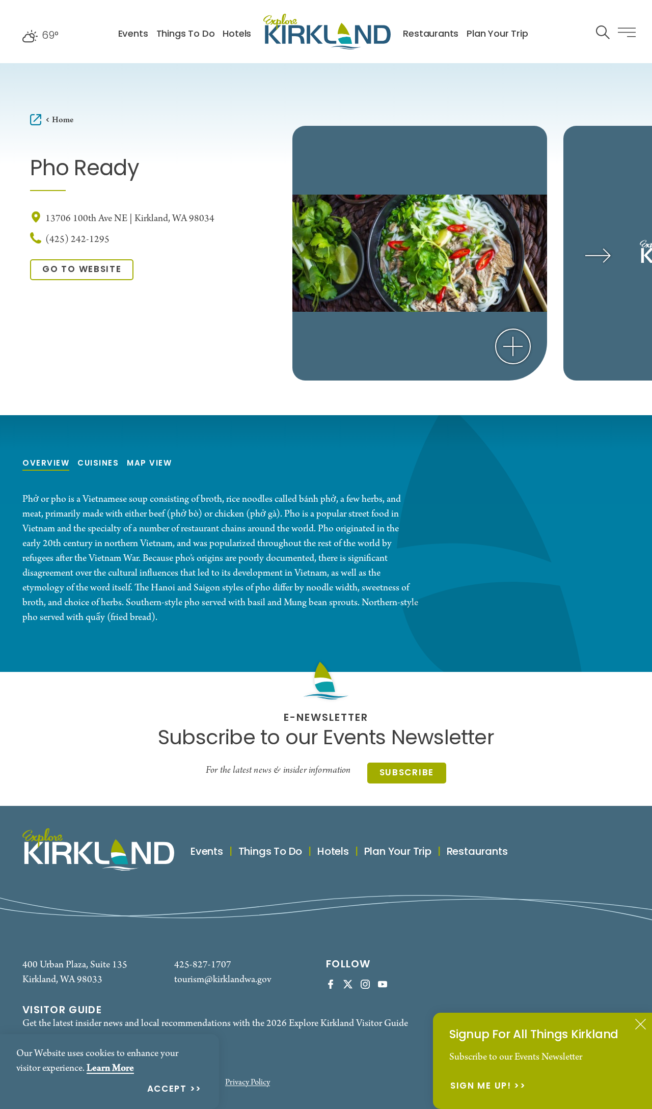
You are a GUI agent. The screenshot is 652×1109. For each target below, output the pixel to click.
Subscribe (406, 773)
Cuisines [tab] (98, 463)
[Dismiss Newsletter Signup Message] (640, 1024)
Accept (167, 1090)
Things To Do (185, 34)
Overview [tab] (45, 463)
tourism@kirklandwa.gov (222, 979)
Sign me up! (480, 1087)
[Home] (327, 31)
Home (62, 120)
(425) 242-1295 (77, 239)
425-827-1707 (202, 965)
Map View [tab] (149, 463)
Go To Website (81, 269)
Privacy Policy (247, 1083)
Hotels (237, 34)
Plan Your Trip (497, 34)
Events (133, 34)
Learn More (110, 1068)
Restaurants (430, 34)
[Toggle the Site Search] (603, 31)
